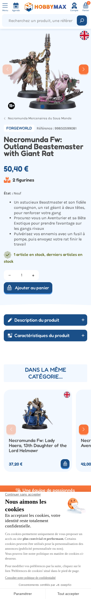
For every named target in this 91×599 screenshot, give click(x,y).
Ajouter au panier (32, 287)
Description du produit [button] (36, 320)
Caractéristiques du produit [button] (42, 335)
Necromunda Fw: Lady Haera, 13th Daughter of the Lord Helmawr (38, 445)
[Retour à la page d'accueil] (45, 7)
